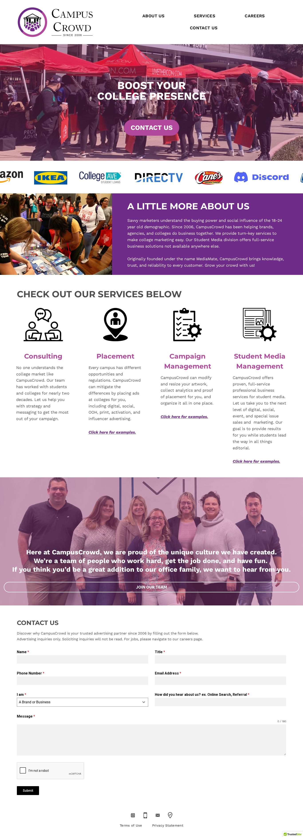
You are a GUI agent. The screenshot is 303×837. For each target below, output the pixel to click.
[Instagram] (133, 815)
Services (204, 15)
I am (21, 694)
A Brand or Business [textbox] (34, 702)
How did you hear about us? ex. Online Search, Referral (202, 694)
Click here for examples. (112, 432)
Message (26, 716)
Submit (28, 790)
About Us (153, 15)
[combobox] (82, 702)
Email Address (168, 673)
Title (160, 652)
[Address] (170, 815)
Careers (255, 15)
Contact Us (203, 27)
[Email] (157, 815)
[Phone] (145, 815)
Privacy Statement (167, 825)
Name (23, 652)
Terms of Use (131, 825)
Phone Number (30, 673)
